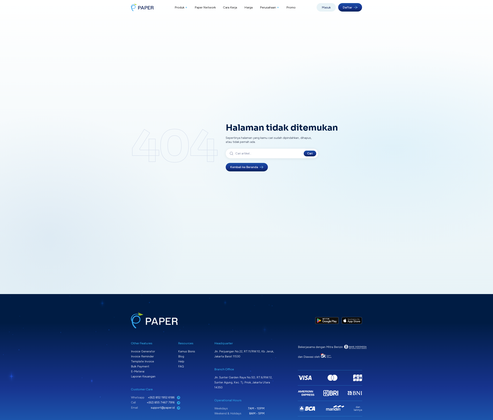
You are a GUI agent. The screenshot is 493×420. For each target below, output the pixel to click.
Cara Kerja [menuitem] (230, 7)
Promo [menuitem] (291, 7)
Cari (310, 153)
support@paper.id (163, 407)
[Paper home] (142, 7)
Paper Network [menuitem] (205, 7)
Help (181, 361)
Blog (181, 356)
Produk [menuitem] (181, 7)
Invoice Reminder (142, 356)
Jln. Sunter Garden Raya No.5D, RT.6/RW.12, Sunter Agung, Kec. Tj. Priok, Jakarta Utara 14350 (243, 382)
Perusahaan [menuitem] (269, 7)
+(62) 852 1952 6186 (161, 397)
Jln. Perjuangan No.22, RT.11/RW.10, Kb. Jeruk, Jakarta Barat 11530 (244, 354)
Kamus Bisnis (186, 351)
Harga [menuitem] (248, 7)
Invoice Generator (143, 351)
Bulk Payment (140, 366)
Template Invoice (142, 361)
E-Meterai (137, 371)
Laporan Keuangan (143, 376)
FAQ (181, 366)
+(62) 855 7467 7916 (161, 402)
